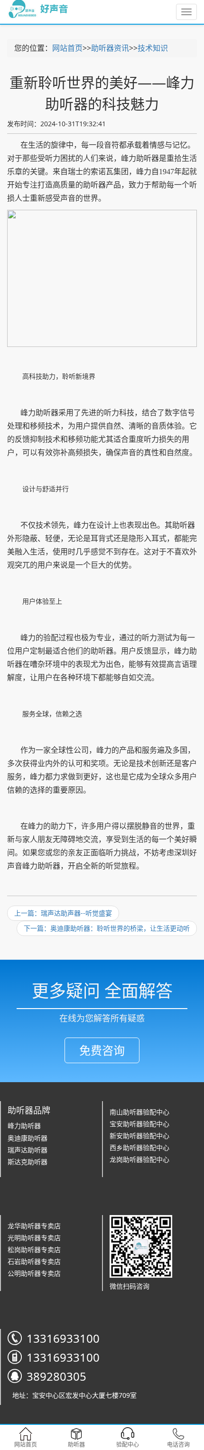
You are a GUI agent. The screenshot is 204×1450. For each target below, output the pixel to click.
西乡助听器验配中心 (139, 1147)
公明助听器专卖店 (34, 1273)
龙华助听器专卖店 (34, 1225)
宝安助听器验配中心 (139, 1123)
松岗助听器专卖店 (34, 1249)
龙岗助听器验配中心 (139, 1159)
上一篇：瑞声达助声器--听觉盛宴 (63, 912)
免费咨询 (102, 1050)
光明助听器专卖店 (34, 1237)
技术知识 (153, 48)
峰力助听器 (24, 1125)
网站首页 (67, 48)
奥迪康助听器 (27, 1137)
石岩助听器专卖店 (34, 1261)
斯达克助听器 (27, 1161)
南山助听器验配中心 (139, 1111)
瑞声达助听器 (27, 1149)
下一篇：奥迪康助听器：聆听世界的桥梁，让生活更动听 (107, 928)
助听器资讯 (110, 48)
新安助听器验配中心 (139, 1135)
